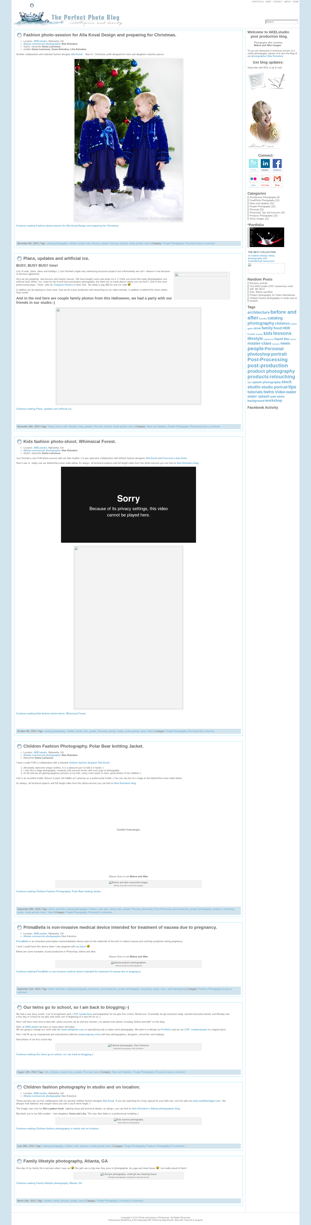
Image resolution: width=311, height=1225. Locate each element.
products (217, 909)
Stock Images (257, 218)
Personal (114, 243)
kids (88, 243)
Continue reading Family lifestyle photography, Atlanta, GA (49, 1183)
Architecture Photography (263, 197)
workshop (273, 400)
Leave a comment (205, 243)
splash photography (266, 382)
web (273, 396)
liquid (278, 339)
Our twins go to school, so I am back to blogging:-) (76, 1007)
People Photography (173, 243)
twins (147, 243)
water (291, 392)
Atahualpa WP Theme (148, 1220)
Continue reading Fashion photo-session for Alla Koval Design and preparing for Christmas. (67, 225)
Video (150, 731)
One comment (206, 731)
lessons (282, 333)
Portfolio (166, 1029)
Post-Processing (162, 909)
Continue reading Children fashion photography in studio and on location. (57, 1128)
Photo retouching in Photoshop (154, 1217)
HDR (286, 328)
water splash (258, 396)
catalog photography (57, 243)
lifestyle (96, 243)
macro (293, 339)
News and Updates (156, 426)
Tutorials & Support (193, 1220)
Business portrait (258, 283)
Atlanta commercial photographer (42, 43)
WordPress (126, 1220)
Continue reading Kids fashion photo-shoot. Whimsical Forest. (51, 713)
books (263, 318)
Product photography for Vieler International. (273, 295)
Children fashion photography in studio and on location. (81, 1087)
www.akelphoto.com (72, 1029)
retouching (228, 909)
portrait (123, 243)
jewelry (259, 334)
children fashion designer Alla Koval (89, 762)
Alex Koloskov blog (188, 463)
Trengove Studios (63, 284)
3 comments (178, 1146)
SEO (249, 382)
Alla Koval (76, 54)
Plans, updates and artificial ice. (56, 258)
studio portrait (136, 243)
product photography (200, 909)
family (81, 243)
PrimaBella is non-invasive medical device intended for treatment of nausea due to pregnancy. (120, 927)
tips (292, 386)
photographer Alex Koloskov (267, 56)
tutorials (255, 392)
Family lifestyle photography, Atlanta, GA (65, 1161)
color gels (103, 909)
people (104, 243)
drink (257, 328)
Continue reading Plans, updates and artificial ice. (44, 408)
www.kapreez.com (90, 1034)
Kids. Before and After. (261, 292)
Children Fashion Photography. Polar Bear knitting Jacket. (83, 746)
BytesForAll (167, 1220)
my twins (81, 946)
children (73, 243)
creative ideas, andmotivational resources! (261, 258)
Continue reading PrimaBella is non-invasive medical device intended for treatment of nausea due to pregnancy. (78, 971)
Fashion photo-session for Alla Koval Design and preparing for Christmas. (99, 35)
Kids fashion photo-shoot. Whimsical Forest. (69, 441)
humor (58, 426)
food (278, 328)
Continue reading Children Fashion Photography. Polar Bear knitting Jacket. (58, 891)
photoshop (147, 909)
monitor (276, 344)
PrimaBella (22, 941)
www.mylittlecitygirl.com (207, 1100)
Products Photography (210, 989)
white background (176, 989)
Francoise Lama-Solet (175, 458)
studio (120, 731)
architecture (258, 312)
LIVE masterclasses (195, 1029)
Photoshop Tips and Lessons (265, 212)
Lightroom (269, 339)
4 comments (106, 912)
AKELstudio (40, 41)
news (81, 426)
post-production (181, 909)
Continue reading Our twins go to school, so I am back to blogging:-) (54, 1054)
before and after (57, 909)
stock (286, 382)
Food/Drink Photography (262, 200)
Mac (287, 339)
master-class (66, 1072)
